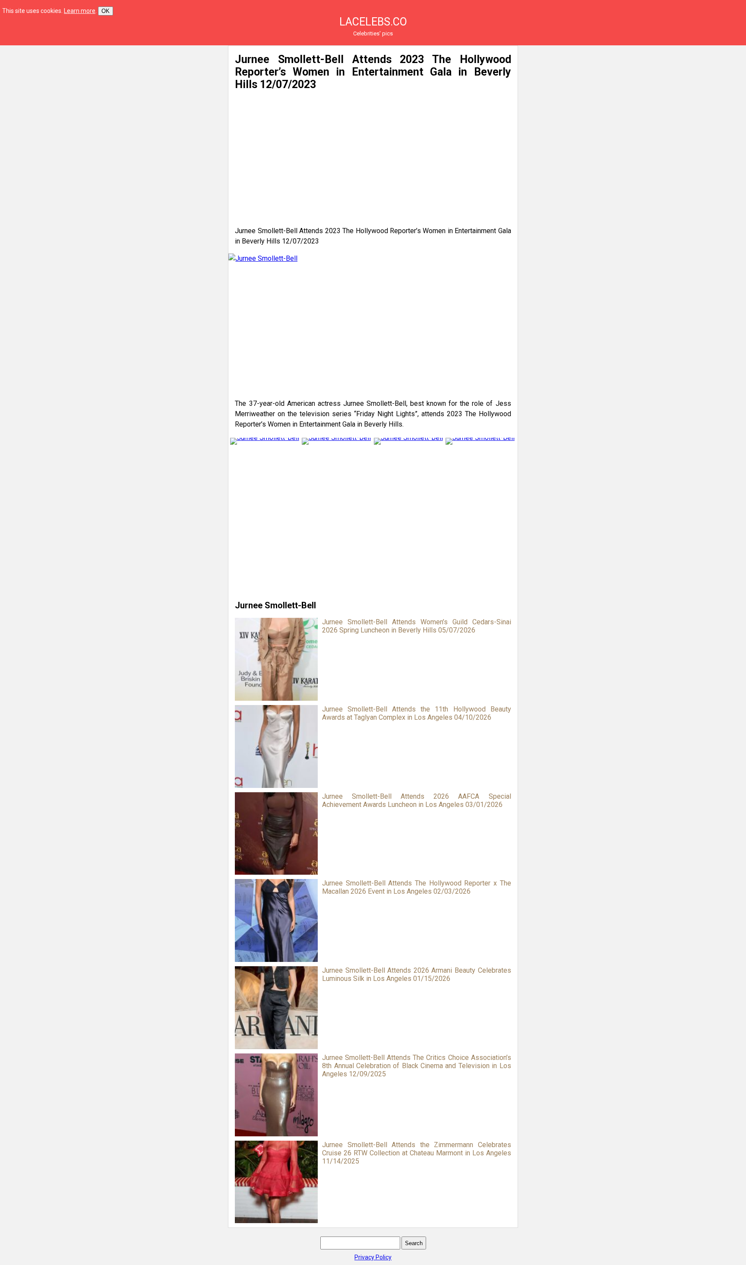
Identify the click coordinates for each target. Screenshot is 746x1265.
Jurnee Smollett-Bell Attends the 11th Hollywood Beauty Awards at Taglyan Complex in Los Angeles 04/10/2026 (416, 713)
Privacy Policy (373, 1257)
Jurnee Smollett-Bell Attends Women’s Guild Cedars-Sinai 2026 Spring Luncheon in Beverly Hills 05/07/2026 (416, 626)
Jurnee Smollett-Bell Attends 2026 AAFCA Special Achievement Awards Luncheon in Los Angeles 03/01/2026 (416, 800)
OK (105, 11)
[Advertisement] (137, 105)
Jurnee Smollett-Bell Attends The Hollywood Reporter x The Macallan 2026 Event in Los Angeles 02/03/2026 (416, 887)
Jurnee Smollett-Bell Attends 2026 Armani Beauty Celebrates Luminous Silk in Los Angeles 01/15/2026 (416, 974)
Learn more (79, 10)
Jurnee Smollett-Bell (275, 605)
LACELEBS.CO (373, 22)
